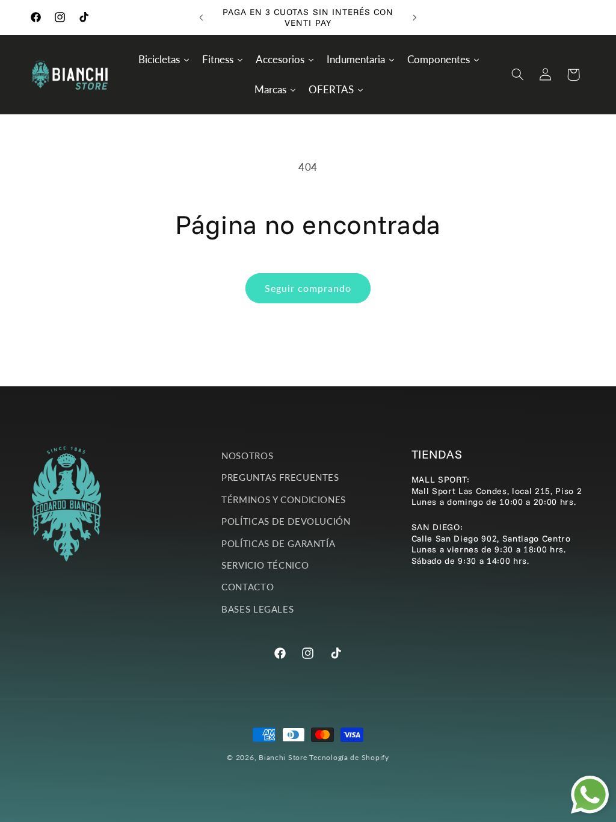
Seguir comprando (308, 288)
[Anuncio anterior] (201, 17)
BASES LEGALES (257, 609)
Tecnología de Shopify (349, 757)
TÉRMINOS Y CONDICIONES (283, 499)
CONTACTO (247, 586)
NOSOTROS (247, 455)
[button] (517, 74)
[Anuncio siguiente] (415, 17)
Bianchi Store (283, 757)
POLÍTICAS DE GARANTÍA (278, 543)
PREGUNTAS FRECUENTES (280, 477)
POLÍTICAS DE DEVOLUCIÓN (286, 521)
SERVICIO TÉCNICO (265, 565)
